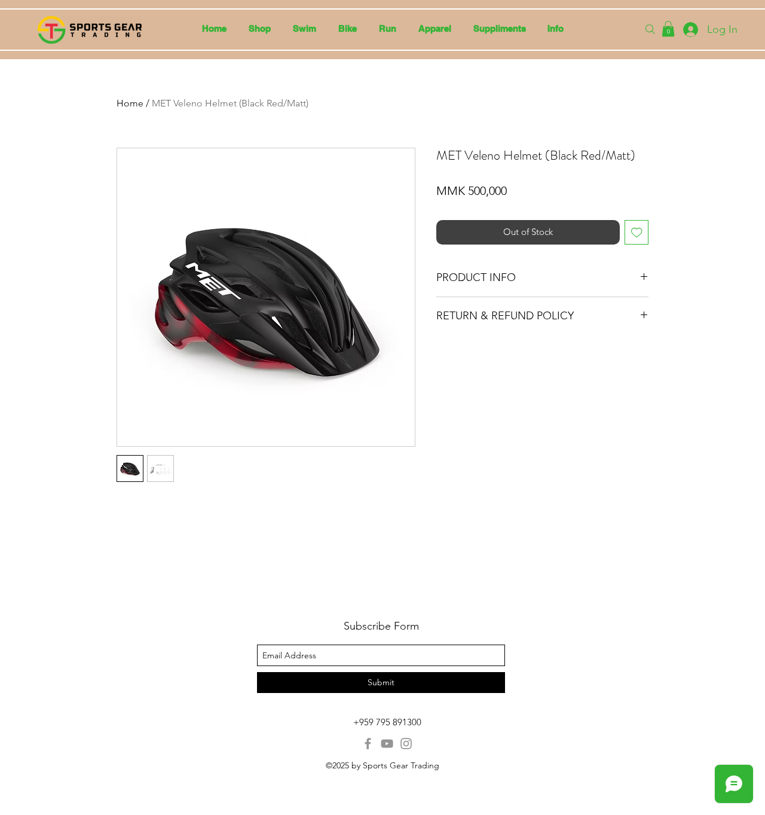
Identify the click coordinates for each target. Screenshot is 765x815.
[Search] (650, 29)
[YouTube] (387, 743)
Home (130, 103)
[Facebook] (367, 743)
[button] (304, 29)
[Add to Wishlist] (637, 232)
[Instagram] (406, 743)
